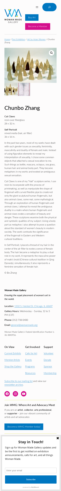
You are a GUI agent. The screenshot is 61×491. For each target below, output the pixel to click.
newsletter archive (13, 385)
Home (7, 39)
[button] (51, 53)
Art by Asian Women (36, 39)
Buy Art (32, 17)
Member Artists (12, 360)
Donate (47, 360)
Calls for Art (31, 353)
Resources (30, 373)
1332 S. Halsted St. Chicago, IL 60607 (33, 306)
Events (28, 360)
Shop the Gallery (12, 366)
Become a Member (37, 26)
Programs (30, 366)
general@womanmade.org (24, 325)
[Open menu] (37, 7)
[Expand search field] (49, 7)
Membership (50, 373)
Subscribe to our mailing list (18, 381)
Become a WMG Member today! (23, 427)
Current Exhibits (12, 353)
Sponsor (48, 366)
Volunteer (48, 353)
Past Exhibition (18, 39)
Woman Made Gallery (15, 290)
